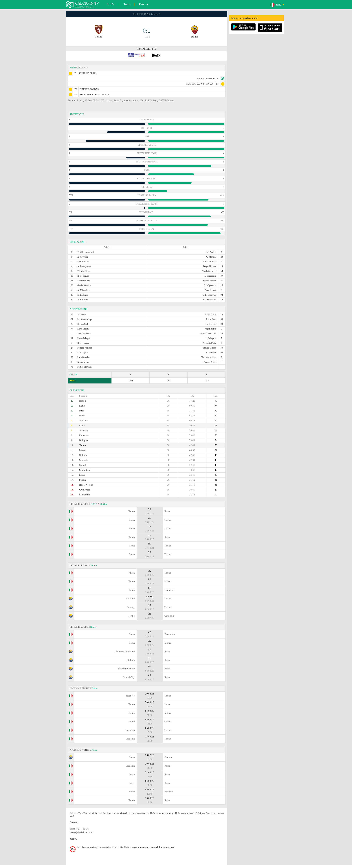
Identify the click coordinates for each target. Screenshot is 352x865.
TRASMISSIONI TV (146, 49)
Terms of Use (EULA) (79, 828)
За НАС (73, 839)
